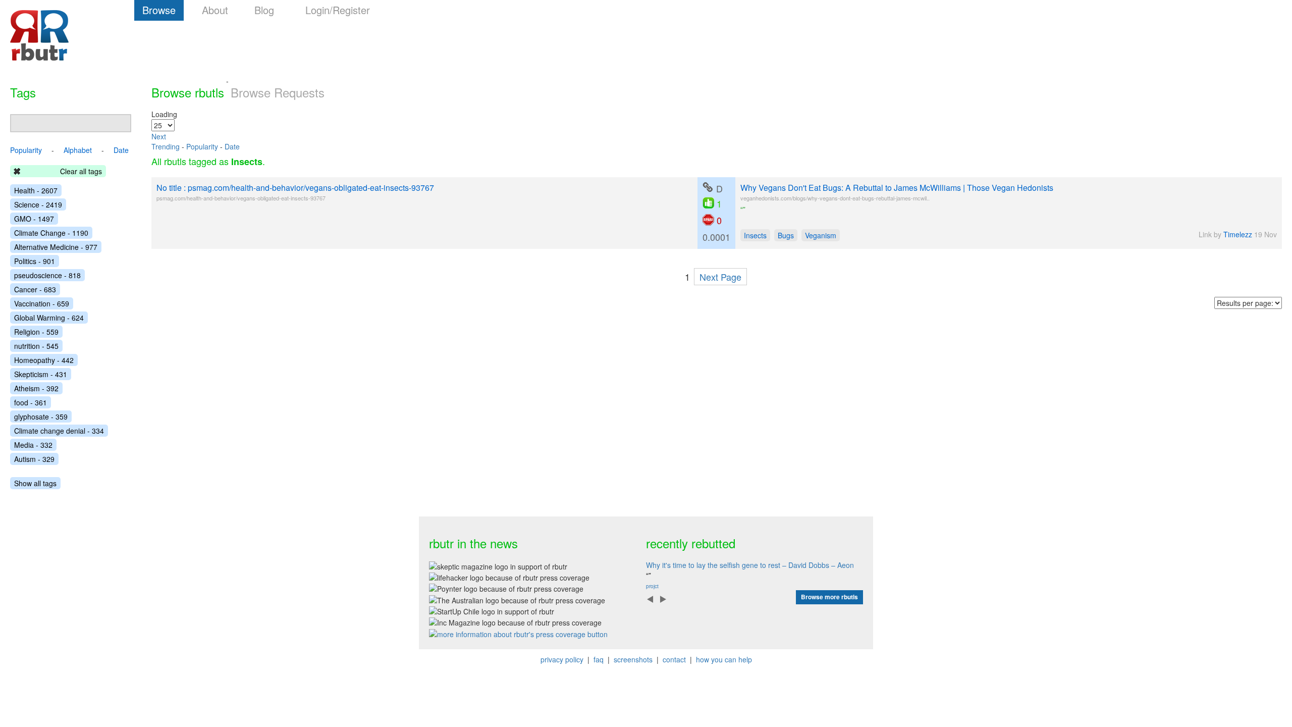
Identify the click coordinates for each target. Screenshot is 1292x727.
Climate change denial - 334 (59, 431)
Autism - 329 (34, 459)
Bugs (786, 235)
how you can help (724, 659)
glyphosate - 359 (41, 416)
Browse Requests (278, 92)
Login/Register (337, 10)
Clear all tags (81, 171)
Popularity (202, 146)
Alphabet (78, 150)
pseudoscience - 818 (47, 275)
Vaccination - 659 (41, 303)
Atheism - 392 (36, 388)
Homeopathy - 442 (44, 360)
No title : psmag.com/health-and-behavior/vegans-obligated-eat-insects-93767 (295, 187)
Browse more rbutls (829, 596)
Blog (264, 10)
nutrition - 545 (36, 346)
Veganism (820, 235)
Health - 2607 (36, 190)
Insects (755, 235)
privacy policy (562, 659)
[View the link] (708, 187)
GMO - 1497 (34, 219)
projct (652, 586)
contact (674, 659)
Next (158, 136)
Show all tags (35, 483)
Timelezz (1237, 234)
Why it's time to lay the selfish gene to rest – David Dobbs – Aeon (750, 565)
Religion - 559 (36, 332)
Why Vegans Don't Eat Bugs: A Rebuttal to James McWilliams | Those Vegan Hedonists (896, 187)
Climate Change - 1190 (51, 233)
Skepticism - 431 (40, 374)
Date (232, 146)
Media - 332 (33, 445)
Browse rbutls (187, 92)
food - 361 (30, 402)
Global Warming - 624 (49, 318)
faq (599, 659)
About (215, 10)
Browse (159, 10)
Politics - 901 (34, 261)
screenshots (633, 659)
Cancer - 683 (35, 289)
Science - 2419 (38, 204)
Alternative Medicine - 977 (55, 247)
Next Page (720, 276)
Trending (165, 146)
